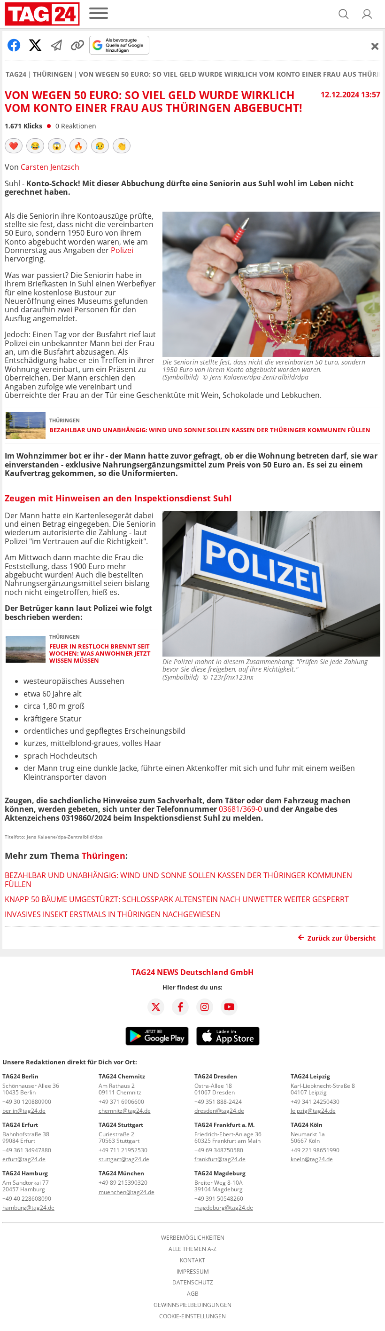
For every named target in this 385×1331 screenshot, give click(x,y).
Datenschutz (192, 1282)
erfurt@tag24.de (24, 1159)
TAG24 (16, 74)
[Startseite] (42, 14)
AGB (193, 1294)
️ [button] (13, 146)
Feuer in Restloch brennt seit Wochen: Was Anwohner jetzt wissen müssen (100, 654)
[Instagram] (204, 1006)
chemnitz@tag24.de (125, 1111)
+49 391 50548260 (218, 1199)
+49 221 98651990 (315, 1150)
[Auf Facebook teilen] (14, 45)
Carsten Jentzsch (50, 167)
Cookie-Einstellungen (192, 1316)
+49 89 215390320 (123, 1183)
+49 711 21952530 (123, 1150)
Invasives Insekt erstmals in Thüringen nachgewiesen (112, 914)
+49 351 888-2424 (218, 1102)
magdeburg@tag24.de (223, 1208)
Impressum (193, 1271)
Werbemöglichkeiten (192, 1238)
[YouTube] (229, 1006)
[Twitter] (155, 1006)
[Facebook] (180, 1006)
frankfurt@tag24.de (220, 1159)
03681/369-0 (241, 809)
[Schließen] (375, 46)
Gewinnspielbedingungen (192, 1305)
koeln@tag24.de (312, 1159)
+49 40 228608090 (26, 1199)
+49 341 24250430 (315, 1102)
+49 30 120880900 (26, 1102)
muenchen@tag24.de (126, 1192)
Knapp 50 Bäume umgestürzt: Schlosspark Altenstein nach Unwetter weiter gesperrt (177, 899)
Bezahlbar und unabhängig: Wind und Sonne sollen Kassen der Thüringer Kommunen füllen (209, 430)
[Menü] (98, 14)
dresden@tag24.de (219, 1111)
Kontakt (192, 1260)
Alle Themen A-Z (192, 1249)
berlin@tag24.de (24, 1111)
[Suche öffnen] (344, 14)
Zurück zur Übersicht (342, 938)
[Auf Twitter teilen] (35, 45)
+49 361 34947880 (26, 1150)
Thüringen (52, 74)
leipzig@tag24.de (313, 1111)
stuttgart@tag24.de (124, 1159)
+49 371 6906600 (121, 1102)
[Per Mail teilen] (56, 45)
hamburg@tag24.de (28, 1208)
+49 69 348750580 (218, 1150)
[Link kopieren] (77, 45)
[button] (367, 14)
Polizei (122, 250)
